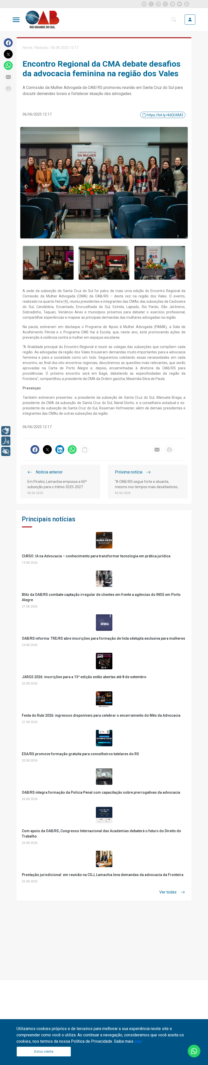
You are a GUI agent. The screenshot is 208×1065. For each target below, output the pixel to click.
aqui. (138, 1041)
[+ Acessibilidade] (5, 451)
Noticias (41, 48)
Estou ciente (43, 1051)
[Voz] (5, 441)
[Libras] (5, 430)
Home (27, 48)
